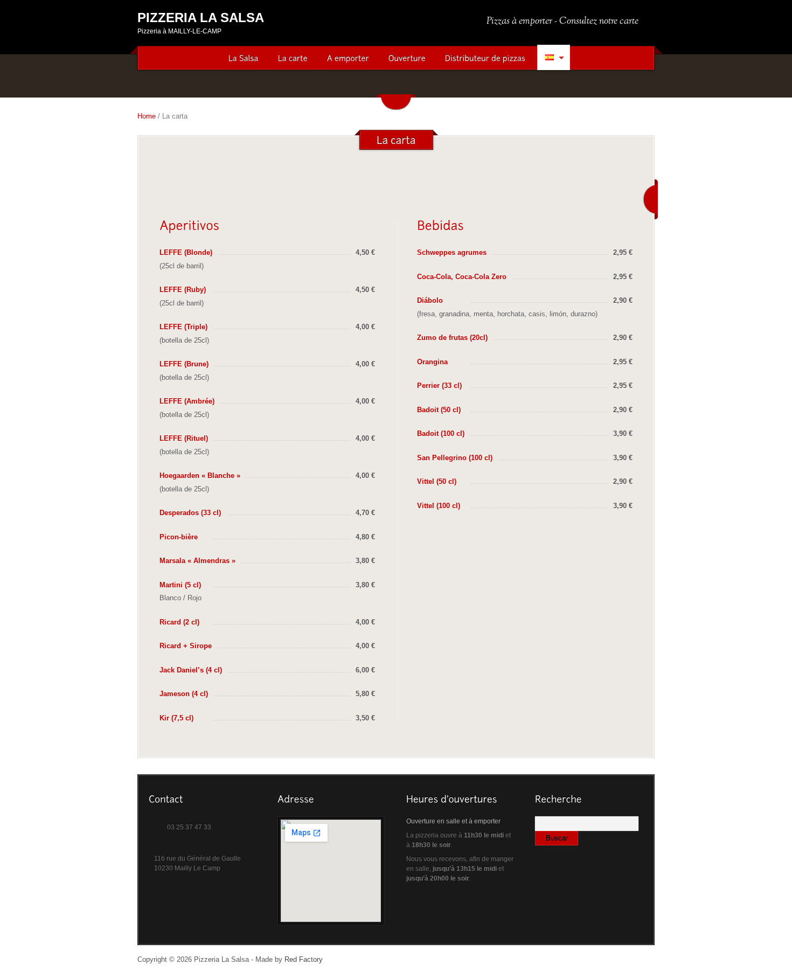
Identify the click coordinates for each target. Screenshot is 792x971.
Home (146, 116)
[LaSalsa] (243, 59)
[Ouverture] (407, 59)
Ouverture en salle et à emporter (453, 821)
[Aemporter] (348, 59)
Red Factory (303, 959)
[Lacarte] (293, 59)
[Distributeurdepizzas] (485, 59)
